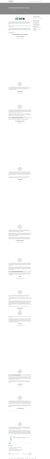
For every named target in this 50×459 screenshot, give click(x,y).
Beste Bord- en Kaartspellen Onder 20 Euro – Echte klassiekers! (16, 449)
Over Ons (33, 458)
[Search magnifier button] (40, 18)
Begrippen (12, 458)
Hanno (15, 9)
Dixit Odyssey (10, 316)
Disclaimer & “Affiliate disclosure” (20, 458)
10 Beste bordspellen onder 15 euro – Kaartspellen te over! (15, 447)
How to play (35, 1)
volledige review (10, 406)
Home (29, 1)
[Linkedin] (9, 443)
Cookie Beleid (26, 458)
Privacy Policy (15, 458)
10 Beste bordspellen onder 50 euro (13, 448)
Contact (40, 1)
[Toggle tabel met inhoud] (14, 32)
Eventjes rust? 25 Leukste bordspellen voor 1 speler (15, 450)
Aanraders (32, 1)
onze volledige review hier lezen (25, 119)
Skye (9, 295)
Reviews (38, 1)
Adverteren (30, 458)
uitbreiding (22, 316)
